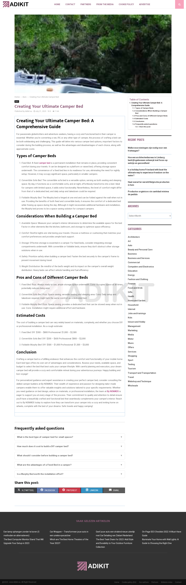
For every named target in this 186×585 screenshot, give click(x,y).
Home (57, 4)
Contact (70, 4)
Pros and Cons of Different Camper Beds (151, 116)
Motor (131, 339)
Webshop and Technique (139, 381)
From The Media (104, 4)
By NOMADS (113, 391)
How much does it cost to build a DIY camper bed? (69, 446)
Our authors (144, 582)
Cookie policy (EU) (129, 582)
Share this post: (145, 127)
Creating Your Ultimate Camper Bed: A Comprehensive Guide (146, 104)
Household (133, 305)
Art (129, 241)
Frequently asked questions (146, 124)
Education (132, 271)
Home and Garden (136, 300)
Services (132, 352)
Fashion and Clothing (138, 279)
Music (131, 343)
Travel (131, 377)
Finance (131, 284)
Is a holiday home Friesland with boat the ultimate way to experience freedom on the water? (148, 172)
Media (131, 334)
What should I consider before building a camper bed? (69, 455)
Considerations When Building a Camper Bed (151, 112)
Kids (130, 317)
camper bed (44, 163)
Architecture (134, 237)
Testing (131, 364)
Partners (86, 4)
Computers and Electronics (141, 266)
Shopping (132, 356)
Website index (166, 582)
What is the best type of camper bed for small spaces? (69, 437)
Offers (131, 347)
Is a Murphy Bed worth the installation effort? (69, 474)
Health (131, 296)
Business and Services (139, 258)
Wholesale (133, 385)
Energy (131, 275)
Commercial (134, 262)
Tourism (132, 368)
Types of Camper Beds (144, 108)
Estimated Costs (141, 119)
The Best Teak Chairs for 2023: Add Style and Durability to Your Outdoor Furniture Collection (114, 543)
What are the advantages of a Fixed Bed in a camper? (69, 465)
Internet (131, 309)
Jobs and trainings (137, 313)
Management (134, 326)
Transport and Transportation (142, 373)
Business (132, 254)
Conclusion (139, 121)
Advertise (144, 4)
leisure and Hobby (136, 322)
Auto (16, 101)
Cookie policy (126, 4)
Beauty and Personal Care (140, 249)
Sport (130, 360)
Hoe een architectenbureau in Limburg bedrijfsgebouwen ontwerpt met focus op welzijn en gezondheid (147, 160)
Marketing (132, 330)
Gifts (130, 292)
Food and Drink (135, 288)
